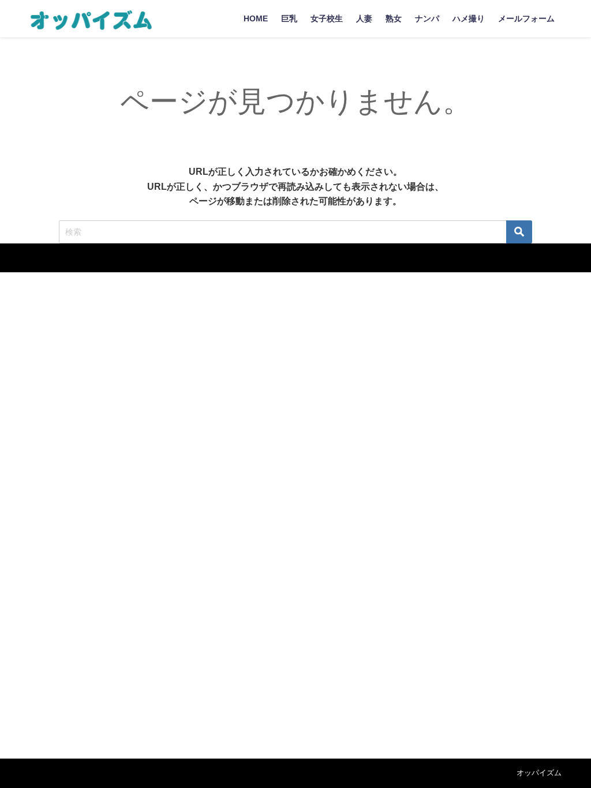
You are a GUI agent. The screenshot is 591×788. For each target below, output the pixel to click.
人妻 (364, 18)
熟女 (394, 18)
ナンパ (427, 18)
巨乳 (289, 18)
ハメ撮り (468, 18)
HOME (256, 18)
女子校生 (327, 18)
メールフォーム (526, 18)
